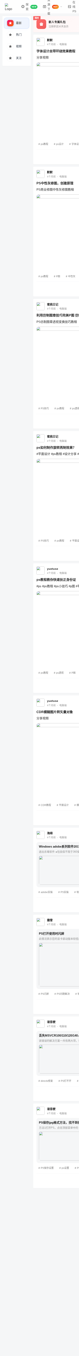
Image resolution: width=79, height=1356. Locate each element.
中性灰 (71, 276)
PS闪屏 (45, 994)
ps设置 (65, 1168)
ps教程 (44, 144)
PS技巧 (45, 408)
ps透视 (60, 672)
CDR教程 (46, 805)
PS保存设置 (47, 1168)
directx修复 (47, 1081)
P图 (58, 276)
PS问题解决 (63, 994)
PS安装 (65, 892)
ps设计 (60, 144)
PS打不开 (66, 1081)
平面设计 (64, 805)
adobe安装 (47, 892)
